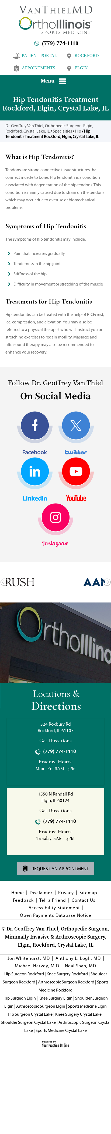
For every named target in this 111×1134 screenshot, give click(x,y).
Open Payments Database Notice (55, 915)
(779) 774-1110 (60, 43)
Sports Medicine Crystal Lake (61, 1030)
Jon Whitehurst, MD (29, 958)
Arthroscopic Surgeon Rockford (66, 982)
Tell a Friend (52, 900)
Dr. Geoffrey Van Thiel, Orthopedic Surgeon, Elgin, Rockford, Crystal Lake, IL (49, 128)
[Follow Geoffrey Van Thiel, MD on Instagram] (56, 525)
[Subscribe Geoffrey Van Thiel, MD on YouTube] (76, 479)
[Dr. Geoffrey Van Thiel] (55, 19)
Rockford (87, 55)
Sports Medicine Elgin (87, 1006)
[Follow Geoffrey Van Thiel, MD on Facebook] (35, 433)
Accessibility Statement (54, 908)
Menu (47, 80)
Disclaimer (41, 893)
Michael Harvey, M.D (37, 966)
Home (17, 893)
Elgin (81, 68)
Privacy (66, 893)
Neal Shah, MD (80, 966)
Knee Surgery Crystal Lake (78, 1014)
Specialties (62, 131)
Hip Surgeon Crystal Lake (30, 1014)
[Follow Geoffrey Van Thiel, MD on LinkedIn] (35, 479)
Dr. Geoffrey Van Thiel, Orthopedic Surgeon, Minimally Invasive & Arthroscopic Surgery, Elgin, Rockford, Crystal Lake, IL (57, 936)
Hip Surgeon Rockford (24, 973)
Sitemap (88, 893)
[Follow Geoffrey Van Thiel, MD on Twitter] (76, 433)
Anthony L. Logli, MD (78, 958)
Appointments (38, 68)
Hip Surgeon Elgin (20, 998)
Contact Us (83, 900)
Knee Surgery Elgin (55, 998)
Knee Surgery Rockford (67, 973)
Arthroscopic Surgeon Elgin (40, 1006)
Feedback (23, 900)
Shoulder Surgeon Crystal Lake (28, 1022)
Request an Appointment (59, 869)
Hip (78, 131)
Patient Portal (39, 55)
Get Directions (55, 740)
